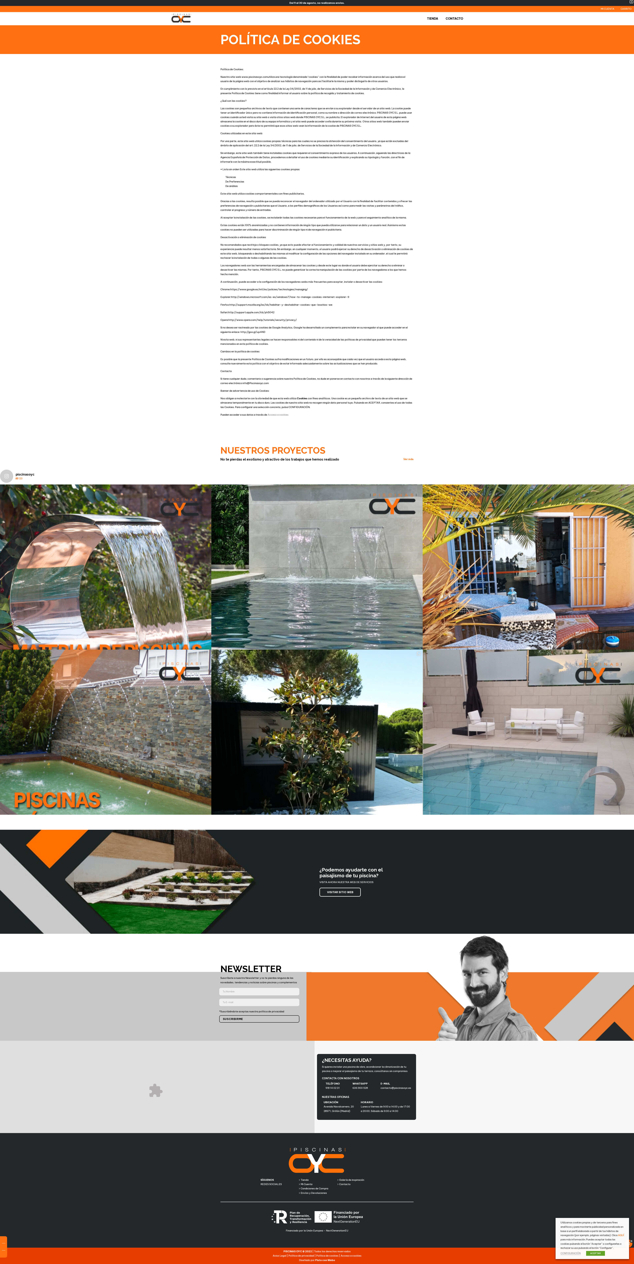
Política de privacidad (301, 1255)
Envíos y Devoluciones (314, 1192)
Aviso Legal (279, 1255)
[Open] (105, 590)
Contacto (345, 1184)
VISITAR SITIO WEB (340, 892)
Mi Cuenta (306, 1184)
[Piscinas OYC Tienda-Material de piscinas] (181, 18)
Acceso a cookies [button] (278, 414)
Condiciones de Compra (314, 1188)
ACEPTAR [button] (595, 1253)
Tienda (305, 1179)
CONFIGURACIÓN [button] (571, 1253)
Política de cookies (327, 1255)
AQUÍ (621, 1235)
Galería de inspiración (351, 1179)
